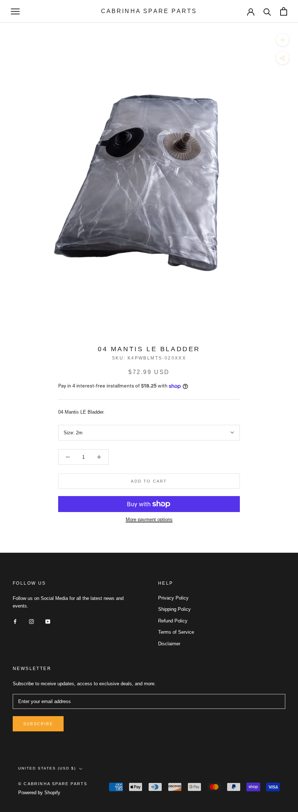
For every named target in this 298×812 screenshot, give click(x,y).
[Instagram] (31, 621)
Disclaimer (169, 643)
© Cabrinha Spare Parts (52, 783)
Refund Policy (173, 621)
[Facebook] (15, 621)
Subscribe (38, 724)
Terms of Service (176, 632)
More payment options (149, 519)
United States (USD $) (47, 768)
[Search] (267, 11)
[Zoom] (282, 39)
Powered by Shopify (39, 792)
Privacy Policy (173, 598)
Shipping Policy (174, 609)
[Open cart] (283, 11)
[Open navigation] (15, 11)
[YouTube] (47, 621)
